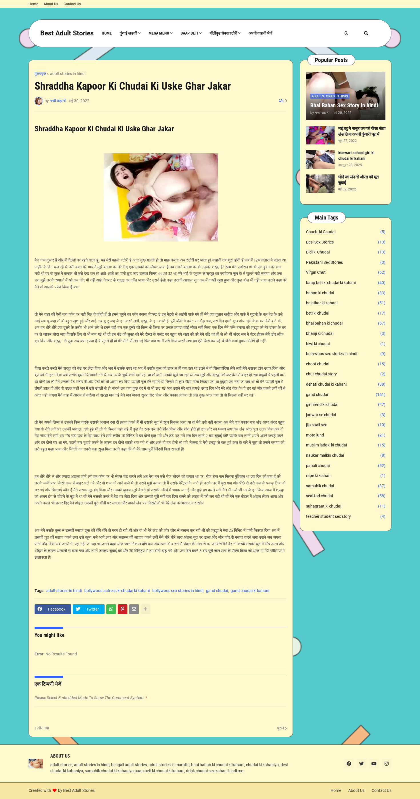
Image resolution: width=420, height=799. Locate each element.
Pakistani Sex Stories (345, 262)
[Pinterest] (122, 609)
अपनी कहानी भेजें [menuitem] (260, 33)
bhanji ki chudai (345, 333)
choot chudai (345, 364)
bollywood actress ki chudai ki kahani (117, 591)
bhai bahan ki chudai (345, 323)
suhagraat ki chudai (345, 506)
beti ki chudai (345, 313)
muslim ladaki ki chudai (345, 445)
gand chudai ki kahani (250, 591)
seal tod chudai (345, 496)
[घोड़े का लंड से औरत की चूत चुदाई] (320, 183)
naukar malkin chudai (345, 455)
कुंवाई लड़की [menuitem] (128, 33)
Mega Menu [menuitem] (159, 33)
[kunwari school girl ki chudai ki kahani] (320, 159)
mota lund (345, 435)
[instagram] (386, 763)
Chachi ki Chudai (345, 232)
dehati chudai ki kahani (345, 384)
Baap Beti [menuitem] (189, 33)
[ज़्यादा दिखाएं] (145, 609)
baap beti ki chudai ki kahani (345, 282)
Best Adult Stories (67, 33)
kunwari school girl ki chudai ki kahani (356, 155)
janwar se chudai (345, 414)
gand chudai (217, 591)
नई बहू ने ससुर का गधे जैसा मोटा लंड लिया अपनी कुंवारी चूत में (361, 131)
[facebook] (349, 763)
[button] (346, 33)
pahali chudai (345, 465)
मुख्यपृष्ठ (40, 74)
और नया (43, 728)
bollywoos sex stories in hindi (177, 591)
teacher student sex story (345, 516)
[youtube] (374, 763)
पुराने (280, 728)
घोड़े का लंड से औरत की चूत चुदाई (358, 179)
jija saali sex (345, 424)
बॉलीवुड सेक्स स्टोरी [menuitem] (223, 33)
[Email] (134, 609)
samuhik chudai (345, 486)
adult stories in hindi (67, 74)
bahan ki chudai (345, 293)
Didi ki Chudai (345, 252)
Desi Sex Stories (345, 242)
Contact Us (72, 4)
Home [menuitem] (107, 33)
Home (33, 4)
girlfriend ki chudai (345, 404)
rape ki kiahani (345, 475)
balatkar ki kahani (345, 303)
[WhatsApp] (111, 609)
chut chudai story (345, 374)
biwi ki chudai (345, 343)
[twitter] (361, 763)
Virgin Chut (345, 272)
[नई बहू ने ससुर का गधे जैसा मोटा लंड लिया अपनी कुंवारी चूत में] (320, 135)
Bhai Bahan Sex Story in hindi (344, 105)
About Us (51, 4)
